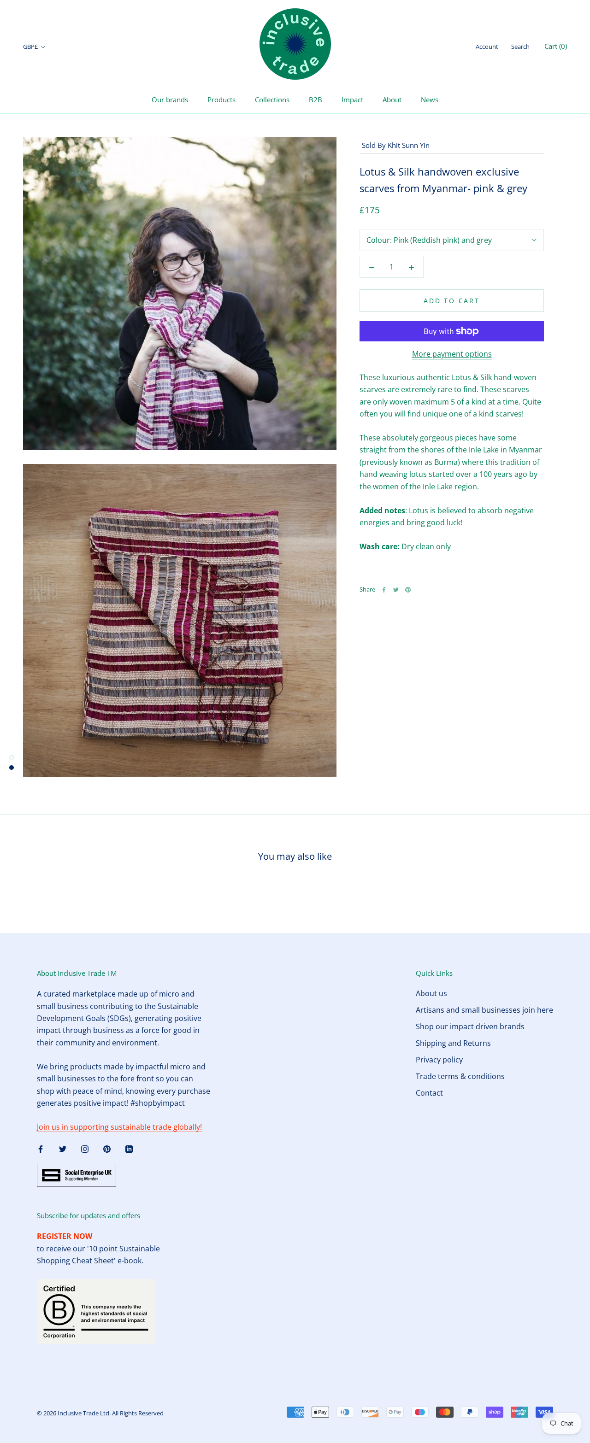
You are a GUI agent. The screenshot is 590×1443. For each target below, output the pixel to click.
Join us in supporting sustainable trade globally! (119, 1127)
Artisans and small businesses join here (484, 1010)
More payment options (452, 354)
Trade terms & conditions (460, 1076)
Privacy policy (439, 1060)
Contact (429, 1093)
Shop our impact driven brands (470, 1026)
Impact (352, 99)
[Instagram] (84, 1148)
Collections (272, 99)
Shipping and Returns (453, 1043)
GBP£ (30, 46)
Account (487, 46)
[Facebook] (384, 589)
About (392, 99)
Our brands (170, 99)
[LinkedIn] (129, 1148)
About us (431, 993)
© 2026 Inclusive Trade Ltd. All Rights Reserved (100, 1413)
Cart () (555, 46)
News (429, 99)
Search (520, 46)
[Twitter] (396, 589)
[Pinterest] (408, 589)
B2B (315, 99)
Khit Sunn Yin (409, 145)
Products (221, 99)
